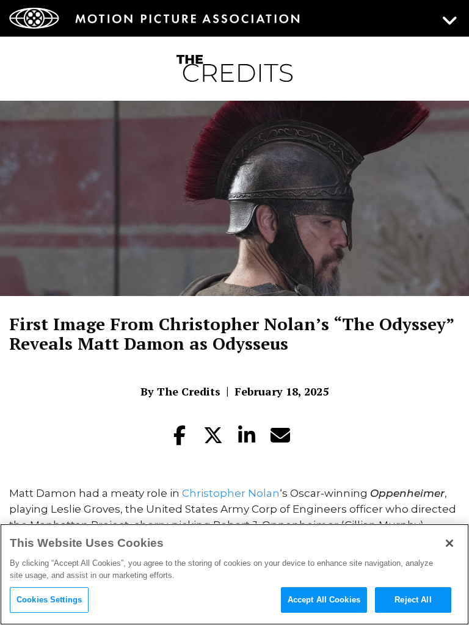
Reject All (412, 599)
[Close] (449, 543)
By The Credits (180, 391)
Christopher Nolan (231, 493)
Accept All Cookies (324, 599)
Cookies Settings (49, 599)
